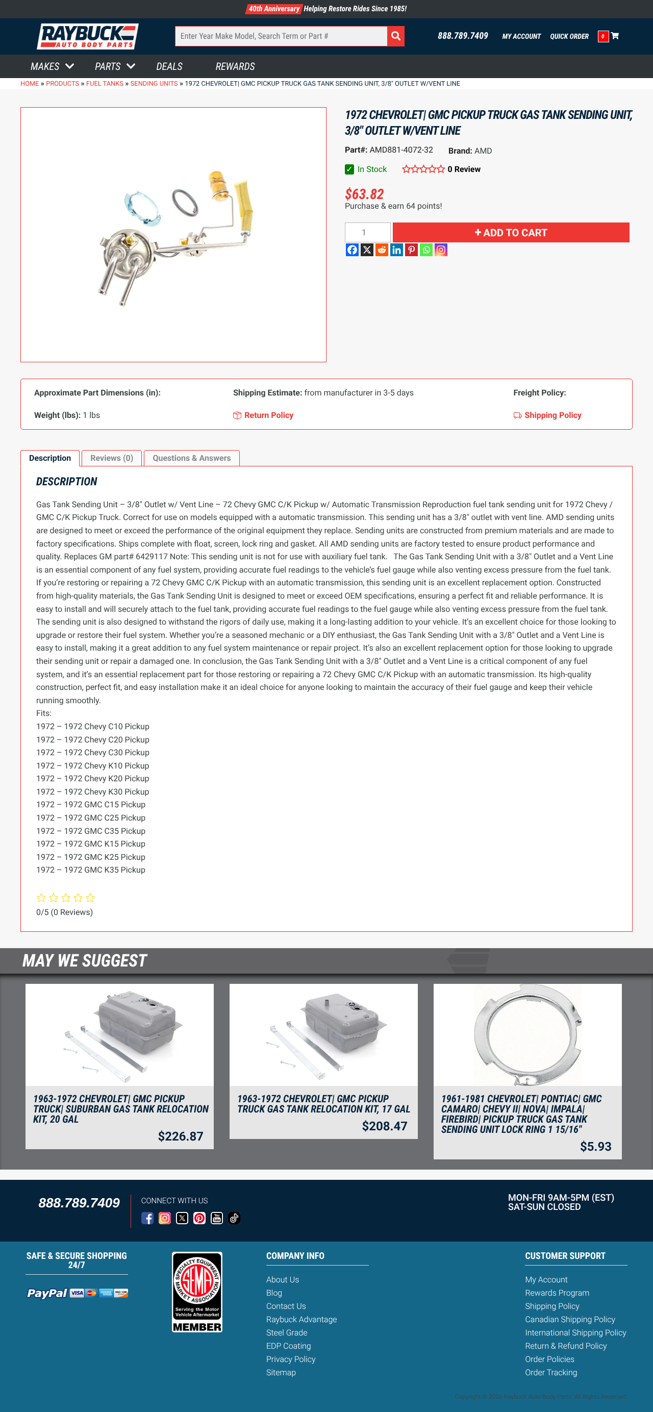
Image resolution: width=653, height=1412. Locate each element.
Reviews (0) (111, 458)
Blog (274, 1293)
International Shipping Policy (575, 1332)
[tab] (50, 458)
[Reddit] (381, 249)
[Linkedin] (396, 249)
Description (50, 458)
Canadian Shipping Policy (570, 1319)
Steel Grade (286, 1332)
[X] (367, 249)
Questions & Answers (192, 458)
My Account (522, 36)
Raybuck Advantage (301, 1319)
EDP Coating (288, 1346)
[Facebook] (352, 249)
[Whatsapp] (426, 249)
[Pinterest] (411, 249)
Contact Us (286, 1306)
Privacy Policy (291, 1359)
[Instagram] (441, 249)
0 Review (464, 169)
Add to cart (516, 233)
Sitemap (281, 1372)
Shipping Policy (552, 1306)
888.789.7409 (463, 36)
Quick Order (569, 36)
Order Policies (549, 1359)
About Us (282, 1279)
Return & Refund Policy (566, 1346)
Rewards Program (557, 1293)
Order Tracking (551, 1372)
